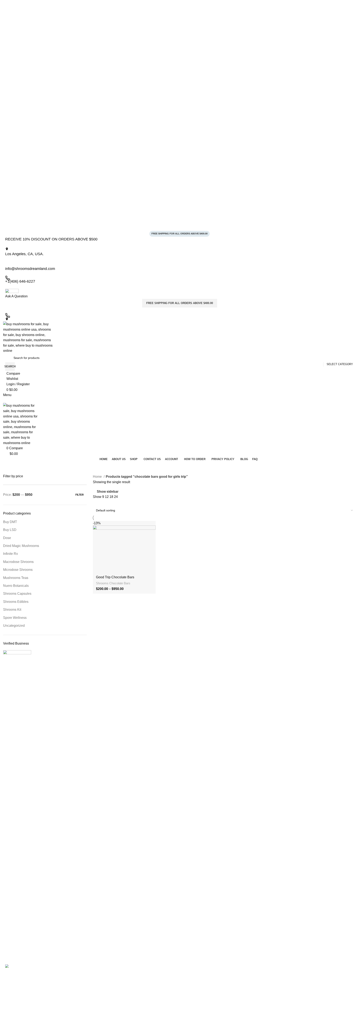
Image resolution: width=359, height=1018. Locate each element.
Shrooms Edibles (15, 601)
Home (98, 476)
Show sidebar (107, 491)
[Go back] (8, 468)
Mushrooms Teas (15, 578)
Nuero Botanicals (16, 585)
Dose (7, 538)
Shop (98, 989)
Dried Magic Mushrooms (21, 546)
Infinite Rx (10, 553)
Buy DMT (10, 522)
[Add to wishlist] (150, 525)
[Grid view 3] (103, 502)
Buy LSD (9, 530)
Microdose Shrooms (18, 569)
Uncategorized (14, 625)
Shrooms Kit (12, 609)
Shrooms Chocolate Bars (113, 583)
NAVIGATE (102, 968)
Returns (100, 996)
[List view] (95, 502)
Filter (79, 494)
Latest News (103, 1003)
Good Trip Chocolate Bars (115, 577)
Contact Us (102, 1010)
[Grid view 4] (110, 502)
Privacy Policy (104, 982)
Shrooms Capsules (17, 593)
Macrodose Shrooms (18, 562)
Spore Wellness (15, 617)
